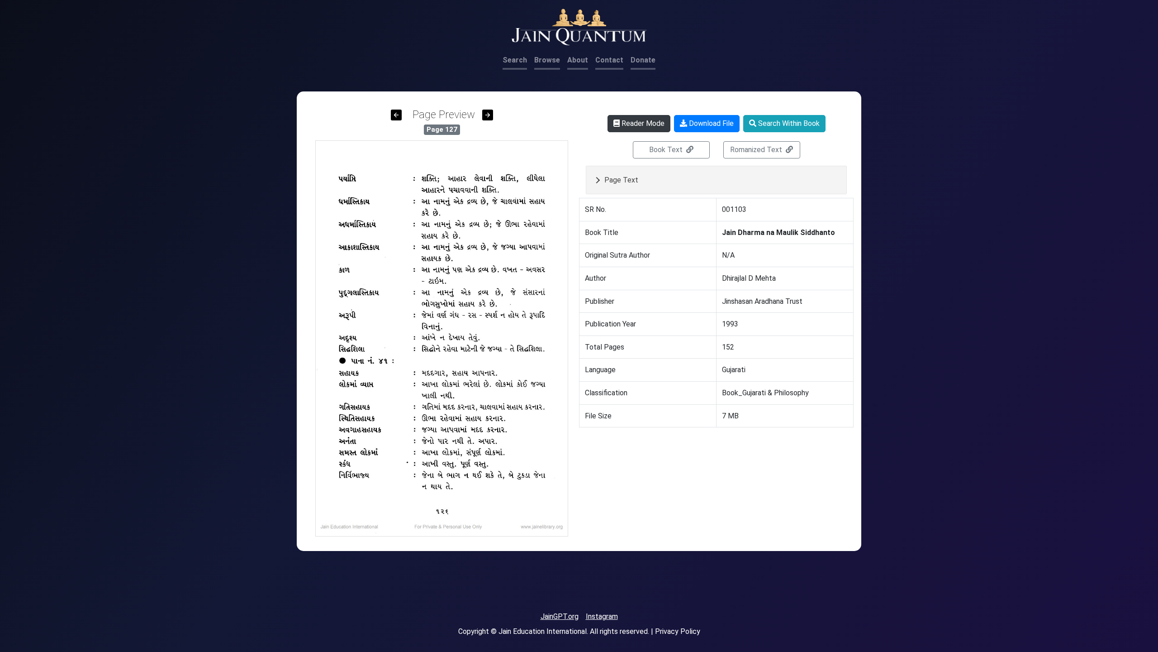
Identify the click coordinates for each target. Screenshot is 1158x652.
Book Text (666, 149)
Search (515, 60)
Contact (609, 60)
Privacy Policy (677, 631)
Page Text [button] (621, 180)
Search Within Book (788, 123)
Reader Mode (642, 123)
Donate (643, 60)
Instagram (602, 616)
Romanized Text (757, 149)
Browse (547, 60)
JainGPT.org (560, 616)
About (577, 60)
